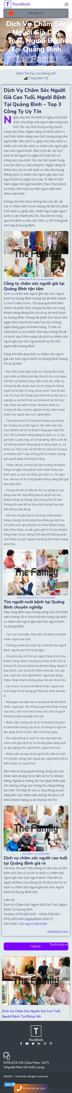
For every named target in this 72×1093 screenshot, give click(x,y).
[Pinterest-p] (50, 1043)
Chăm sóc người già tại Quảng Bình (36, 598)
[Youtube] (27, 1043)
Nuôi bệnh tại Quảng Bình (36, 854)
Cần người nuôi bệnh (33, 924)
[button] (35, 13)
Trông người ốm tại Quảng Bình (36, 279)
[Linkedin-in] (39, 1043)
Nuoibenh (12, 57)
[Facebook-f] (21, 1043)
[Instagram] (45, 1043)
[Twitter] (33, 1043)
